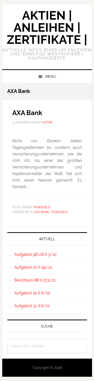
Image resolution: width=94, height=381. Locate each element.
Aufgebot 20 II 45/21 (33, 267)
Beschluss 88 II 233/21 (35, 280)
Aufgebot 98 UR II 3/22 (35, 254)
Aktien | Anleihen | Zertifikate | (47, 27)
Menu (50, 77)
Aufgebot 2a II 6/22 (32, 293)
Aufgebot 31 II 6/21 (32, 305)
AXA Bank (27, 113)
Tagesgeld (41, 207)
